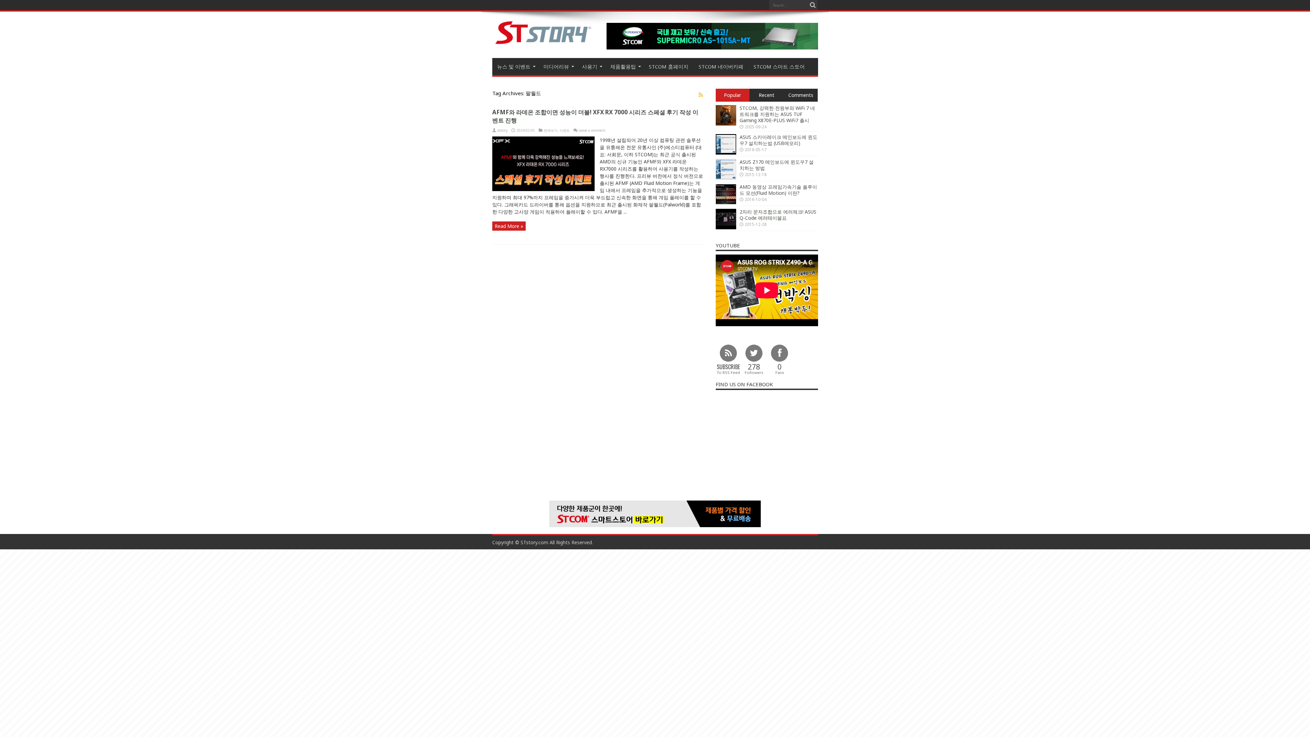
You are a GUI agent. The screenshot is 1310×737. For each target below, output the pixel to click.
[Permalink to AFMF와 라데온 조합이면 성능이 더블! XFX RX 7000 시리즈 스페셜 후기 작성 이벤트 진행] (543, 189)
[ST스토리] (543, 44)
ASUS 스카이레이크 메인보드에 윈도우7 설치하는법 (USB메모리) (778, 140)
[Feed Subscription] (701, 94)
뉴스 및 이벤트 (513, 66)
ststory (502, 130)
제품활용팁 (623, 66)
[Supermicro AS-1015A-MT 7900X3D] (712, 47)
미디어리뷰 (556, 66)
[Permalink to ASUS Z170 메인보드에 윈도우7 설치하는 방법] (726, 177)
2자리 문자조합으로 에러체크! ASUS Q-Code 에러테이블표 (778, 214)
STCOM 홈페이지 (668, 66)
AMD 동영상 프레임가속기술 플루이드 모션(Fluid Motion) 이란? (778, 190)
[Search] (813, 5)
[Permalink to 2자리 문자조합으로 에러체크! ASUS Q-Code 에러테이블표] (726, 227)
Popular (732, 95)
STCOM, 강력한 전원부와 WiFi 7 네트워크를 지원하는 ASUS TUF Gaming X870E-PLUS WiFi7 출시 (777, 114)
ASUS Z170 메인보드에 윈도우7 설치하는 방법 (777, 165)
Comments (800, 95)
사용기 (589, 66)
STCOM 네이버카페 (721, 66)
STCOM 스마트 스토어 (779, 66)
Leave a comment (592, 130)
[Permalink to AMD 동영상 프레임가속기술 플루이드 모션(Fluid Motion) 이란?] (726, 202)
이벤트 (564, 130)
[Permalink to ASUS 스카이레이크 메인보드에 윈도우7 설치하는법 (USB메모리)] (726, 152)
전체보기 (550, 130)
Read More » (509, 226)
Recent (766, 95)
